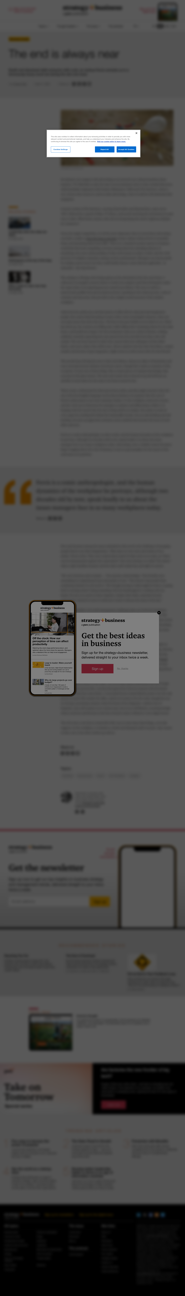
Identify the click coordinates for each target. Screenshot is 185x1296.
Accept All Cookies (126, 149)
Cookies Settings (60, 149)
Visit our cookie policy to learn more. (111, 141)
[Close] (136, 133)
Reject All (105, 149)
